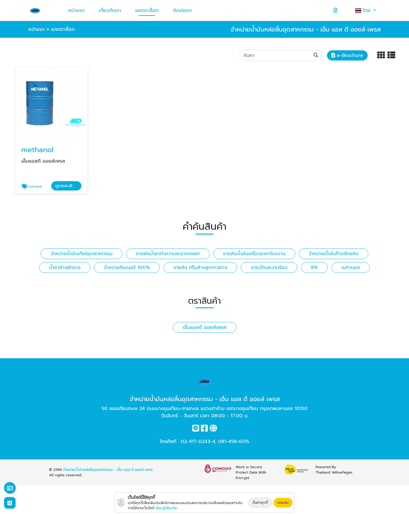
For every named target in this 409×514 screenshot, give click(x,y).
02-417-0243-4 (198, 441)
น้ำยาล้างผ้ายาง (65, 267)
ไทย (367, 10)
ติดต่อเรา (182, 10)
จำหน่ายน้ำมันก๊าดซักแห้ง (333, 253)
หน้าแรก (76, 10)
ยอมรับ (283, 502)
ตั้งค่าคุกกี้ (260, 502)
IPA (314, 267)
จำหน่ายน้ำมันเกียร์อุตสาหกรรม (82, 253)
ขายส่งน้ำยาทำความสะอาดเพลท (168, 253)
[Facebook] (204, 429)
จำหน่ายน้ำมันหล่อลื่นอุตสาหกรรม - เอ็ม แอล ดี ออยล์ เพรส (107, 469)
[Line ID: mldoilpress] (195, 429)
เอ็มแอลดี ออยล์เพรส (204, 327)
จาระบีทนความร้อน (269, 267)
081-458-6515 (233, 441)
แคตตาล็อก (147, 10)
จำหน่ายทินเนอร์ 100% (127, 267)
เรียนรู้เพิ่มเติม (166, 508)
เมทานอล (350, 267)
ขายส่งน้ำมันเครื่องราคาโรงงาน (254, 253)
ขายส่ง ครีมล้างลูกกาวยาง (200, 267)
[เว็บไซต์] (213, 429)
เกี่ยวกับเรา (110, 10)
